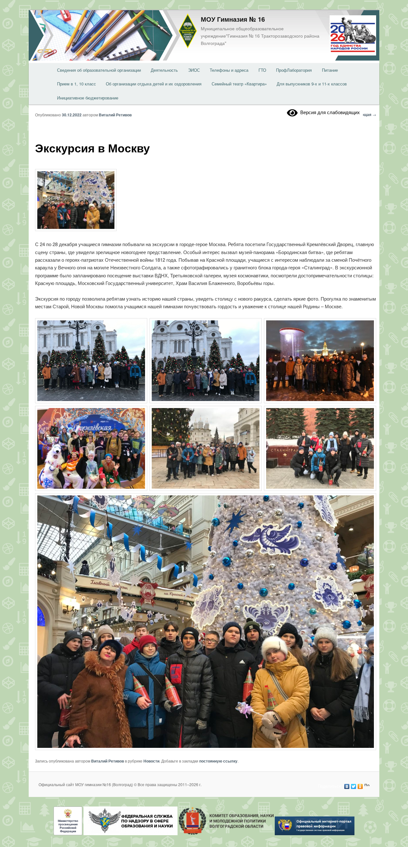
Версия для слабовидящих (329, 112)
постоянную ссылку (218, 761)
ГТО (262, 70)
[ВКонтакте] (347, 784)
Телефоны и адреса (229, 70)
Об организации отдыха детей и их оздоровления (153, 84)
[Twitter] (353, 784)
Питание (330, 70)
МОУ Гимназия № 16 (233, 19)
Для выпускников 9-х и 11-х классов (312, 84)
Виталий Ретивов (115, 115)
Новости (151, 761)
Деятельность (164, 70)
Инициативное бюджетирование (87, 98)
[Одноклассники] (360, 784)
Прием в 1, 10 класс (76, 84)
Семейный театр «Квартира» (239, 84)
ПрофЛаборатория (294, 70)
